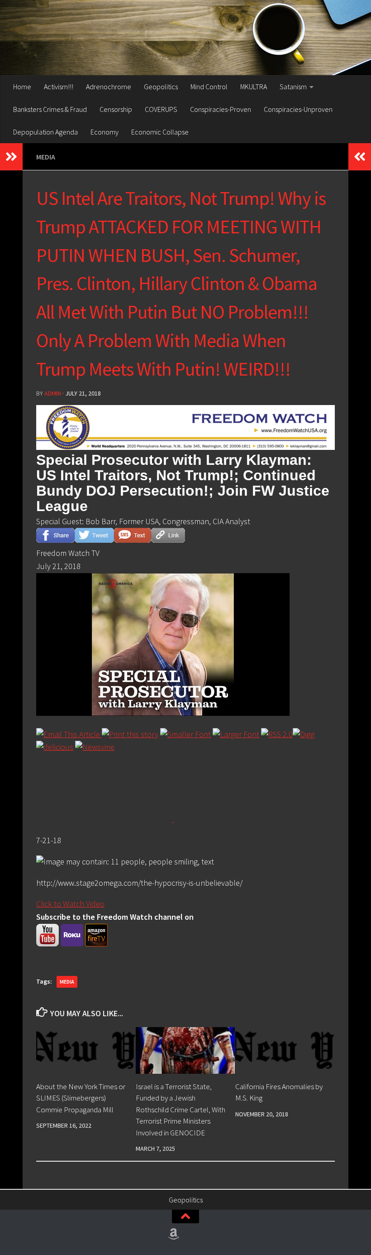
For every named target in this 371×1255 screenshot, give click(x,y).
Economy (104, 131)
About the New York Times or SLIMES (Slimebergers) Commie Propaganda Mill (80, 1098)
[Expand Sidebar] (11, 156)
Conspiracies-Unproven (298, 109)
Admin (52, 393)
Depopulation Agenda (45, 131)
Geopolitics (161, 86)
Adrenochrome (108, 86)
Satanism (293, 86)
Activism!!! (58, 86)
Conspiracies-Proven (220, 109)
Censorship (116, 109)
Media (45, 156)
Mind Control (209, 86)
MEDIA (67, 981)
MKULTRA (253, 86)
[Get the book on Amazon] (173, 1234)
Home (22, 86)
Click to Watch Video (70, 903)
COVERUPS (161, 109)
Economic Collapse (160, 131)
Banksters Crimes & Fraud (50, 109)
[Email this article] (69, 734)
